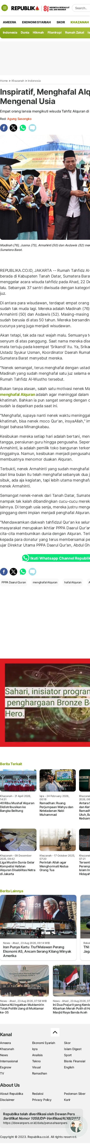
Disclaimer (7, 1100)
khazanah (80, 22)
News (4, 1055)
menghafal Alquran (18, 394)
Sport (68, 1055)
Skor (67, 1043)
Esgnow (5, 1067)
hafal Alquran (72, 582)
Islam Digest (72, 1049)
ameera (9, 22)
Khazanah (18, 80)
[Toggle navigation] (4, 7)
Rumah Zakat (74, 32)
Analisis (37, 1055)
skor (61, 22)
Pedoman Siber (74, 1093)
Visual (36, 1067)
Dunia (25, 32)
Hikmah (38, 32)
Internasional (9, 1061)
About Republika (11, 1093)
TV (2, 1073)
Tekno (36, 1061)
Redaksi (37, 1093)
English (69, 1067)
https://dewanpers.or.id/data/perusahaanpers (35, 1123)
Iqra (35, 1049)
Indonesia (10, 32)
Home (4, 80)
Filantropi (55, 32)
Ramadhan (39, 1073)
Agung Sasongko (19, 119)
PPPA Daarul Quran (14, 582)
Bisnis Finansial (74, 1061)
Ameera (5, 1043)
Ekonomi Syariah (36, 22)
